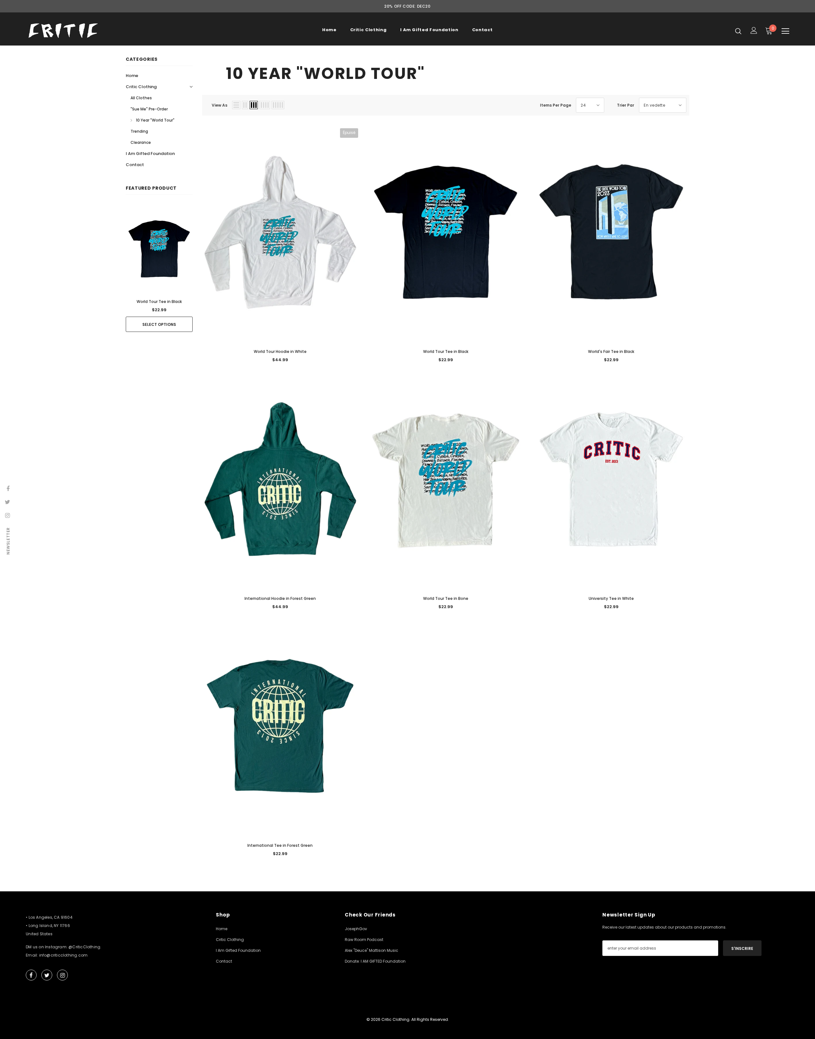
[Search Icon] (738, 31)
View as (219, 105)
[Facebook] (31, 975)
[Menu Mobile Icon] (785, 31)
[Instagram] (62, 975)
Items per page (555, 105)
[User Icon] (753, 30)
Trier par (625, 105)
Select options (159, 324)
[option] (159, 268)
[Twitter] (46, 975)
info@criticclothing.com (63, 955)
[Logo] (63, 30)
